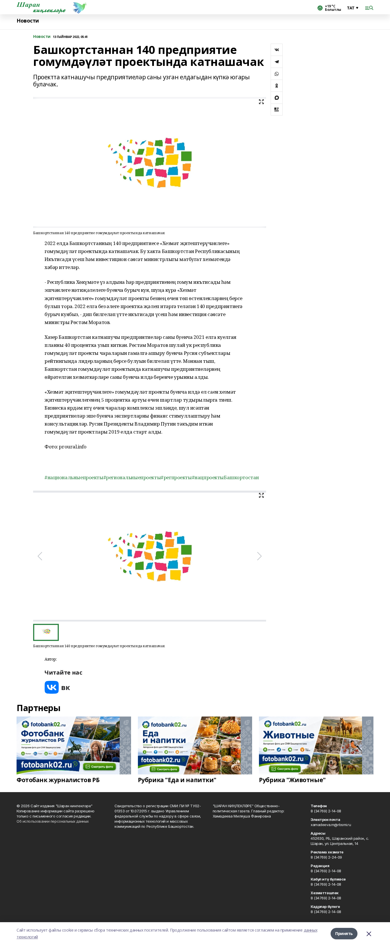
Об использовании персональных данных (53, 821)
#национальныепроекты (74, 477)
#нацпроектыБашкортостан (225, 477)
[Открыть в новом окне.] (57, 687)
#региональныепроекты (132, 477)
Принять (344, 933)
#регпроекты (176, 477)
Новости (28, 21)
